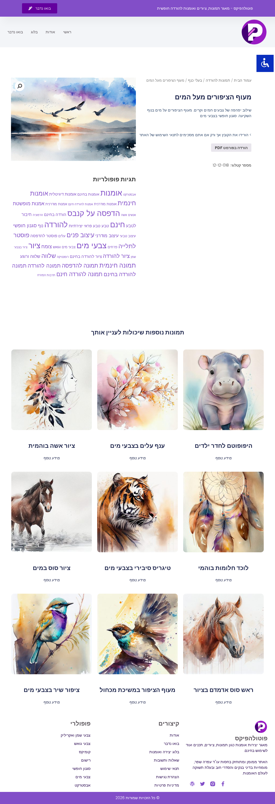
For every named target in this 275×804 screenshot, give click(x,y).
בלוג (34, 32)
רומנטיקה (63, 257)
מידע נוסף (223, 457)
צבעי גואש (82, 743)
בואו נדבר (15, 32)
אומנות (111, 193)
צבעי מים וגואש (64, 247)
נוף (40, 226)
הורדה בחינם (55, 214)
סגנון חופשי (25, 225)
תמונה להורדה (44, 265)
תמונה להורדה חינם (79, 274)
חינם (117, 224)
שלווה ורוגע (30, 256)
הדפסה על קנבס (93, 213)
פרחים (112, 247)
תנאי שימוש (169, 768)
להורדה (56, 224)
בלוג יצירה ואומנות (164, 752)
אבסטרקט (129, 194)
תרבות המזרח (46, 275)
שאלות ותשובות (166, 760)
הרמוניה (38, 215)
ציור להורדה (116, 256)
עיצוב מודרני (107, 235)
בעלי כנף (195, 80)
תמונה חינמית (117, 265)
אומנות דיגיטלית (62, 194)
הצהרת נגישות (167, 777)
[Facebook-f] (222, 783)
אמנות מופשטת (28, 203)
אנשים (132, 215)
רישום (86, 760)
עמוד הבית (242, 80)
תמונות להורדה (218, 80)
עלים (62, 236)
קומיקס (85, 752)
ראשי (67, 32)
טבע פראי (92, 226)
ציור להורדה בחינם (86, 256)
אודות (50, 32)
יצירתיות (76, 226)
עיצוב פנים (80, 235)
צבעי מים (92, 245)
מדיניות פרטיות (166, 785)
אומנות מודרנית (105, 204)
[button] (19, 86)
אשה (124, 215)
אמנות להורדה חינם (80, 204)
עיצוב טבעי (128, 236)
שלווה (48, 256)
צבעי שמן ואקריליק (76, 735)
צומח (46, 246)
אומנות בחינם (88, 194)
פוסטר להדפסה (43, 236)
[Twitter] (202, 783)
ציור (34, 245)
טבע (105, 226)
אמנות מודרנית (56, 204)
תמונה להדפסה (80, 265)
